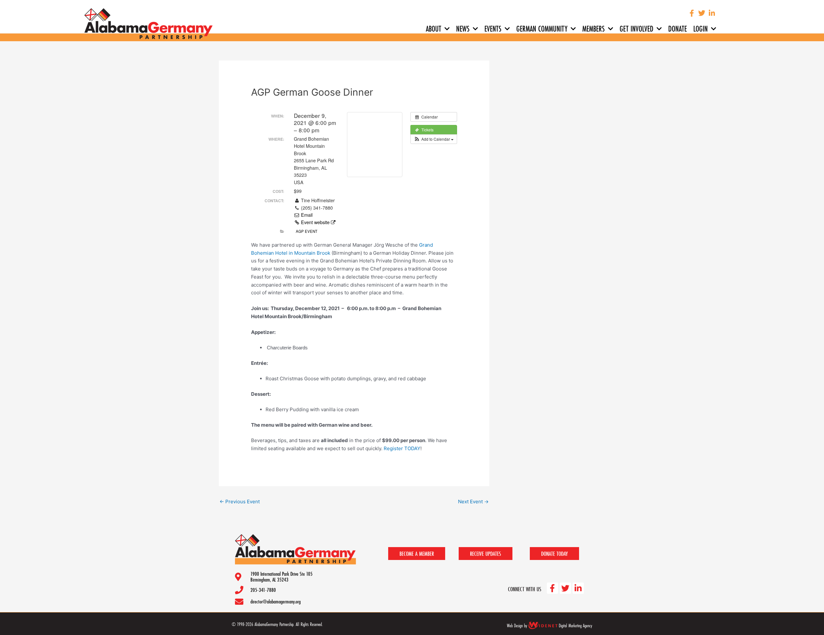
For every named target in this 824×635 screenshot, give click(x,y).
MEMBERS (593, 28)
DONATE (677, 28)
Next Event (473, 501)
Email (306, 215)
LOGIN (700, 28)
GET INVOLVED (636, 28)
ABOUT (433, 28)
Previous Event (240, 501)
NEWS (463, 28)
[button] (434, 139)
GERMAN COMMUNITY (541, 28)
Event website (315, 222)
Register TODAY (402, 448)
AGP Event (306, 231)
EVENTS (492, 28)
